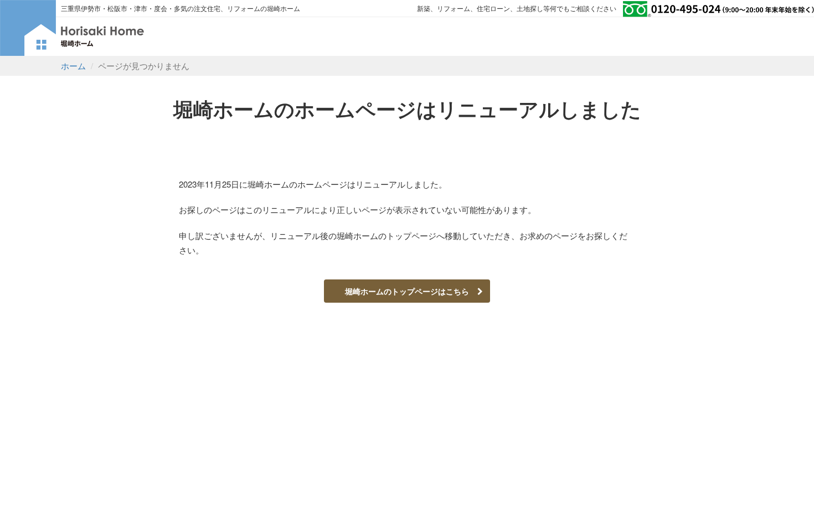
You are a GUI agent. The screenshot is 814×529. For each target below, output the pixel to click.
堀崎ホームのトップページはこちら (411, 291)
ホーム (73, 65)
